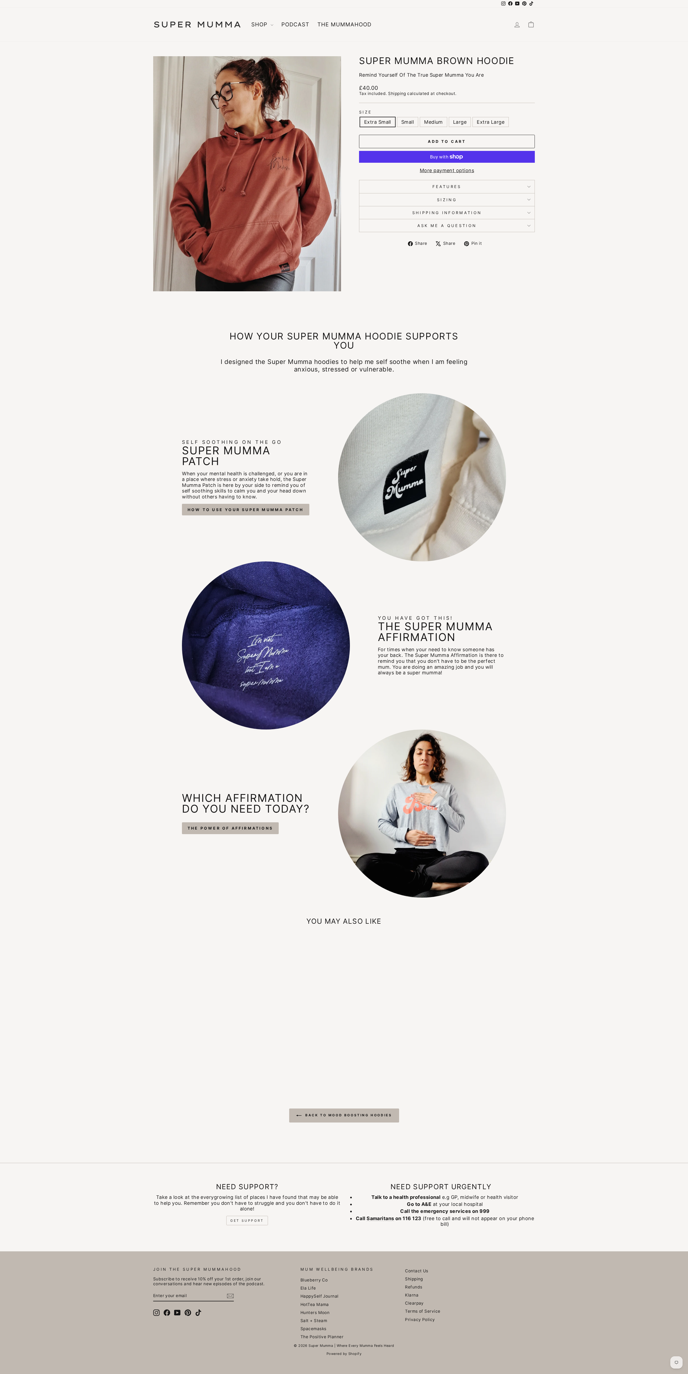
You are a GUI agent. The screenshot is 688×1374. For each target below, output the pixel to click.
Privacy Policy (420, 1319)
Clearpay (414, 1303)
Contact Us (416, 1270)
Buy (199, 1045)
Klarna (411, 1295)
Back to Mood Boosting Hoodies (348, 1115)
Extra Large (490, 122)
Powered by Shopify (344, 1354)
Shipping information (447, 212)
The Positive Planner (321, 1336)
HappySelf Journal (319, 1296)
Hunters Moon (314, 1312)
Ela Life (308, 1288)
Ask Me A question (446, 225)
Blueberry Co (314, 1280)
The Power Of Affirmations (230, 828)
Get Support (247, 1221)
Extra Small (377, 122)
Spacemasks (313, 1328)
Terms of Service (422, 1311)
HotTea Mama (314, 1304)
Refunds (413, 1287)
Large (460, 122)
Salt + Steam (313, 1320)
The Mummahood (344, 24)
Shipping (397, 93)
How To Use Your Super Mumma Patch (246, 509)
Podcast (295, 24)
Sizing (447, 199)
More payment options (447, 170)
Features (446, 186)
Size (365, 112)
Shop (260, 24)
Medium (433, 122)
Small (407, 122)
